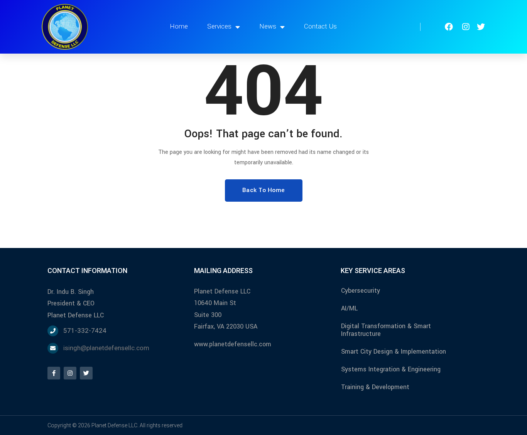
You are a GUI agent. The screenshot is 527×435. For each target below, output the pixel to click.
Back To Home (263, 190)
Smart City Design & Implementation (393, 351)
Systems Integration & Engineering (391, 369)
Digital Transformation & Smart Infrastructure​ (386, 330)
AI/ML (349, 308)
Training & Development (375, 387)
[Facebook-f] (53, 373)
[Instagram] (70, 373)
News (267, 26)
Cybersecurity (360, 290)
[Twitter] (86, 373)
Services (219, 26)
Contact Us (320, 26)
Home (179, 26)
